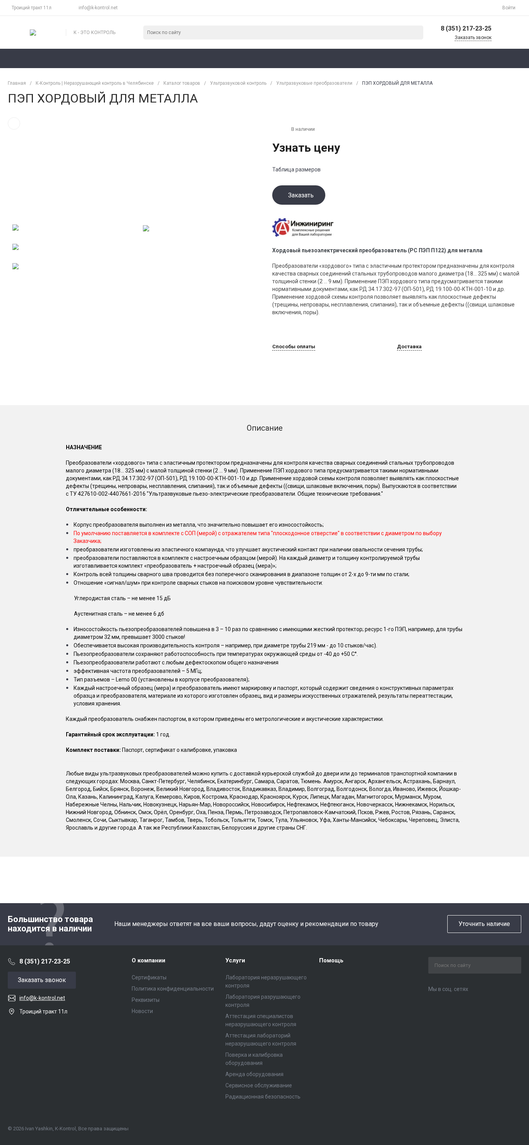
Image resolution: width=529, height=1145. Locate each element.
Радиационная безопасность (263, 1097)
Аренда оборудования (254, 1074)
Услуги (235, 960)
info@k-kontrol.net (98, 7)
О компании (148, 960)
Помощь (331, 960)
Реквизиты (146, 1000)
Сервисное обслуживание (258, 1085)
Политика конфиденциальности (173, 989)
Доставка (409, 346)
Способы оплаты (293, 346)
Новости (142, 1011)
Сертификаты (149, 977)
